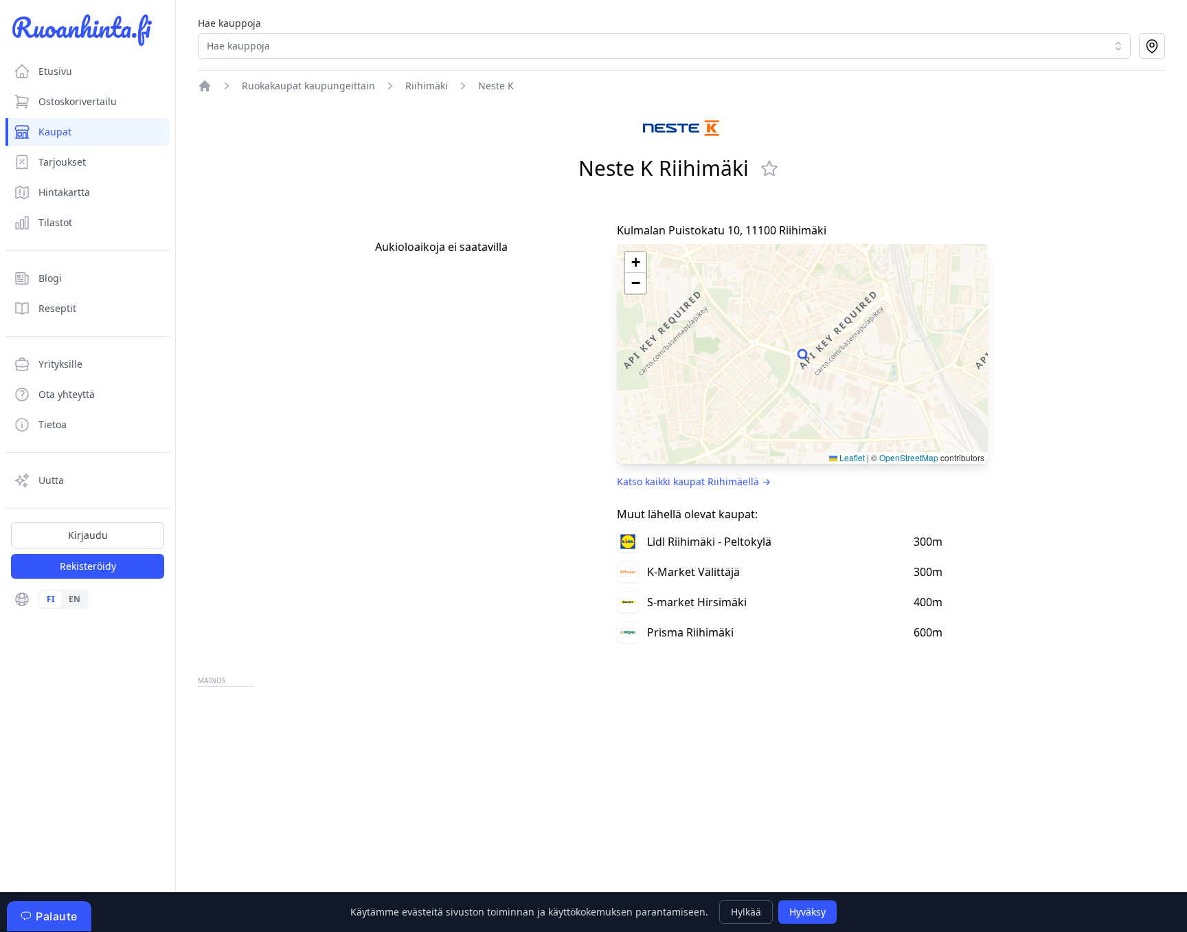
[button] (635, 262)
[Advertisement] (610, 786)
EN (74, 599)
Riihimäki (426, 85)
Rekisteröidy (88, 566)
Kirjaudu (88, 535)
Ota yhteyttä (66, 394)
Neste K (496, 85)
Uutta (51, 480)
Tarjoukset (62, 161)
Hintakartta (64, 192)
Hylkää (746, 911)
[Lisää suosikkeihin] (769, 168)
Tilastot (55, 222)
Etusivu (55, 71)
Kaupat (54, 131)
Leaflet (851, 457)
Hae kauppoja (229, 23)
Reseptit (57, 308)
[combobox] (664, 46)
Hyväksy (807, 911)
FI (51, 599)
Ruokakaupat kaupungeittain (308, 85)
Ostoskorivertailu (77, 101)
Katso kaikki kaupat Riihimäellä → (694, 481)
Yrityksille (60, 363)
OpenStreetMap (908, 457)
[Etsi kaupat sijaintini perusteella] (1152, 46)
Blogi (50, 278)
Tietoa (52, 424)
